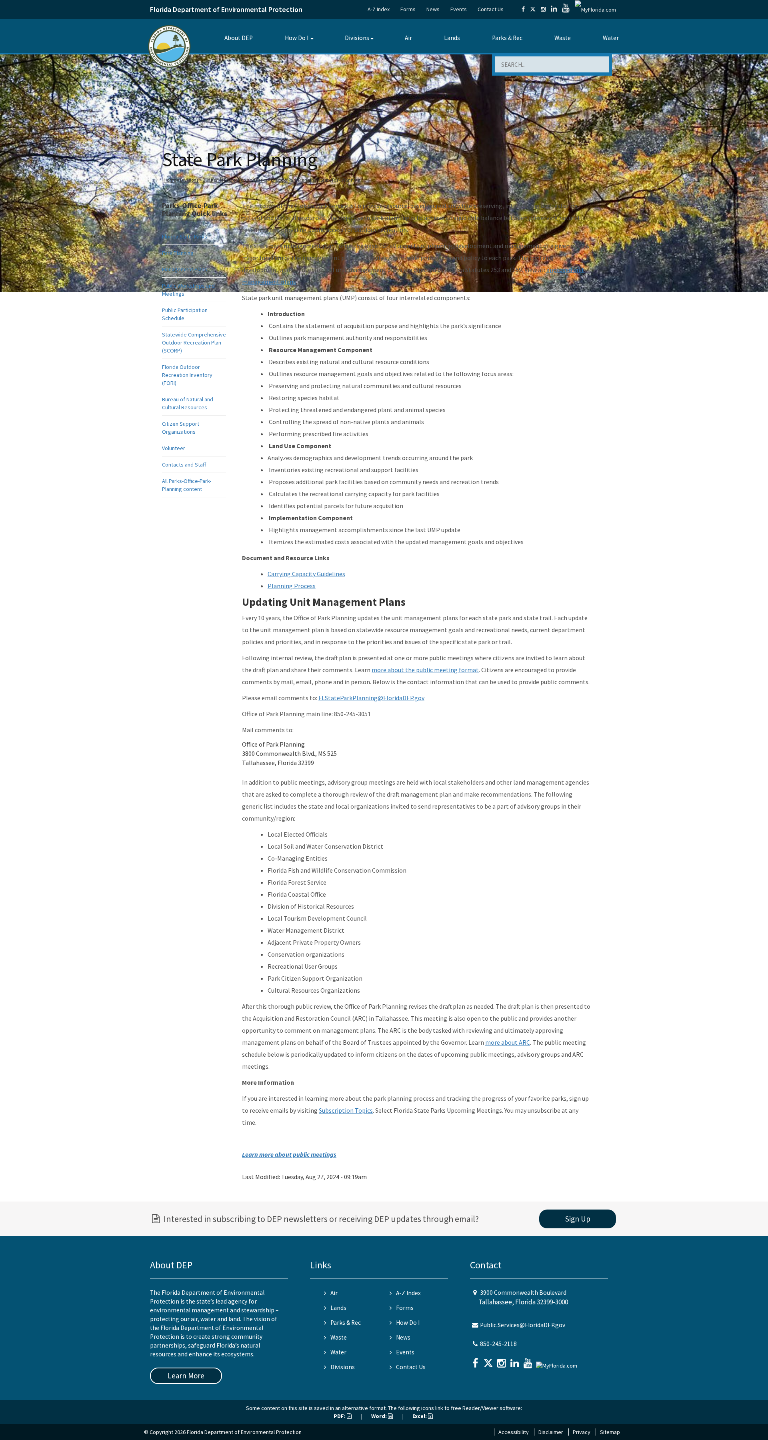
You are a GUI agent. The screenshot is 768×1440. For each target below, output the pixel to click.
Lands (452, 38)
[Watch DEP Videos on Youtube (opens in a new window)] (566, 9)
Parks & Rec (507, 38)
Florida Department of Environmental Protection (226, 9)
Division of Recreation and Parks (234, 180)
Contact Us (491, 9)
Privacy (581, 1432)
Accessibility (513, 1432)
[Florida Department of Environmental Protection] (169, 45)
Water (611, 38)
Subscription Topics (346, 1110)
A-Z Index (379, 9)
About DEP (238, 38)
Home (170, 180)
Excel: (420, 1416)
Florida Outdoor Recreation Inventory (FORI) (187, 375)
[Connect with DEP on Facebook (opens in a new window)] (523, 9)
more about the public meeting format (425, 670)
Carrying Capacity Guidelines (306, 574)
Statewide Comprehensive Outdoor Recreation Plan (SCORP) (194, 342)
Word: (379, 1416)
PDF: (340, 1416)
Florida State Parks (184, 236)
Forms (408, 9)
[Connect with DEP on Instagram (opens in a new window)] (543, 9)
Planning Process (292, 586)
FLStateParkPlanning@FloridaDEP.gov (371, 698)
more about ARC (507, 1042)
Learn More (186, 1375)
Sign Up (577, 1219)
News (433, 9)
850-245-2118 (498, 1344)
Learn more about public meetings (289, 1154)
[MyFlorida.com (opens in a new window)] (595, 9)
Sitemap (610, 1432)
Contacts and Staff (184, 464)
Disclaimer (550, 1432)
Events (458, 9)
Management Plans (184, 269)
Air (408, 38)
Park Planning (178, 252)
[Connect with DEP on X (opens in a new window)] (533, 9)
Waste (562, 38)
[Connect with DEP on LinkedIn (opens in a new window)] (554, 9)
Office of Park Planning (293, 180)
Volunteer (173, 448)
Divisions (357, 38)
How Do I (296, 38)
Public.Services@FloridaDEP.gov (522, 1325)
